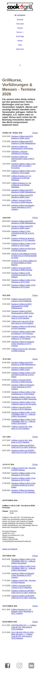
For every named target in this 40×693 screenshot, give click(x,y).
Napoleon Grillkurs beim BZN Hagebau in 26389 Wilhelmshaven (23, 142)
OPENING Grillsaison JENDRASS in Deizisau (20, 152)
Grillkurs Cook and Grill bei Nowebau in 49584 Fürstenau (21, 201)
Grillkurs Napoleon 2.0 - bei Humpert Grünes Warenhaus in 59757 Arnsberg (22, 611)
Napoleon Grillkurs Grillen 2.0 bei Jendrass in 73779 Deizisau (23, 338)
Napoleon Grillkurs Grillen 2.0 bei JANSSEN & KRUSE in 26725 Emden (23, 375)
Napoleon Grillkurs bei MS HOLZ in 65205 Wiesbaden (23, 327)
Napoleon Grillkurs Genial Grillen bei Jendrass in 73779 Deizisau (23, 332)
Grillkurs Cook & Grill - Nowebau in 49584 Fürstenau (23, 350)
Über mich (20, 24)
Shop (20, 45)
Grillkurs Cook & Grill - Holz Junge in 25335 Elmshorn (21, 317)
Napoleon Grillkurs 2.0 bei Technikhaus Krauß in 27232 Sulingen (21, 275)
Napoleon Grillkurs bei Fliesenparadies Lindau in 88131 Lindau (22, 159)
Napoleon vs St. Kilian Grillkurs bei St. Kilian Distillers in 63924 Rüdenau (24, 263)
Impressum (20, 49)
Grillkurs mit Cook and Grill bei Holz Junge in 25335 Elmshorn (22, 322)
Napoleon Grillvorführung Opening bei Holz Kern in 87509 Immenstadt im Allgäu (24, 256)
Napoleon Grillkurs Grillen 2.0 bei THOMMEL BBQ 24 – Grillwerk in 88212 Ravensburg (23, 414)
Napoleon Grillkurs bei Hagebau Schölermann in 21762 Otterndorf (23, 239)
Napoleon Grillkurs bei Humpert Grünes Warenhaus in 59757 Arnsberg (22, 207)
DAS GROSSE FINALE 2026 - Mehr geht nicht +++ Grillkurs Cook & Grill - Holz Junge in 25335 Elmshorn (22, 635)
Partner (20, 41)
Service (19, 32)
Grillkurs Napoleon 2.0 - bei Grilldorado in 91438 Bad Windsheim (21, 178)
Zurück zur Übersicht (9, 549)
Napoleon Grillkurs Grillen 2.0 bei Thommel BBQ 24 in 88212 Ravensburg (23, 166)
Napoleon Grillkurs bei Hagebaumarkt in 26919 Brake (22, 147)
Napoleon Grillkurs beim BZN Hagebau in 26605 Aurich (22, 137)
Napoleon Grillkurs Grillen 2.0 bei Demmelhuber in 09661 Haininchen (24, 398)
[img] (20, 6)
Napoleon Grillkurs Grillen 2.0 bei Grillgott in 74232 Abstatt (23, 172)
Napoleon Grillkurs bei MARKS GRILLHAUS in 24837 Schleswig (23, 446)
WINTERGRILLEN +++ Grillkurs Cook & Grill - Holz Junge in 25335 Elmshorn (23, 627)
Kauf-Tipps (20, 36)
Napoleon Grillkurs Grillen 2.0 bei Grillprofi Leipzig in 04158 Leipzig (23, 403)
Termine (20, 28)
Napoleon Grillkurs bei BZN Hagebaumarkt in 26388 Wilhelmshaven (21, 306)
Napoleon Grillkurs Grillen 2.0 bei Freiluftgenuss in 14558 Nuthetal (23, 393)
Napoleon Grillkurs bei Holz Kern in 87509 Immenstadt (23, 249)
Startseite (20, 19)
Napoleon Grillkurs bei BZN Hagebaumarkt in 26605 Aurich (22, 312)
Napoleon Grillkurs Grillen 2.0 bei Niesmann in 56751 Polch (23, 281)
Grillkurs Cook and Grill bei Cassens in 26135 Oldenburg (21, 300)
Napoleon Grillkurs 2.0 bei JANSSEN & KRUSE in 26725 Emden (22, 233)
